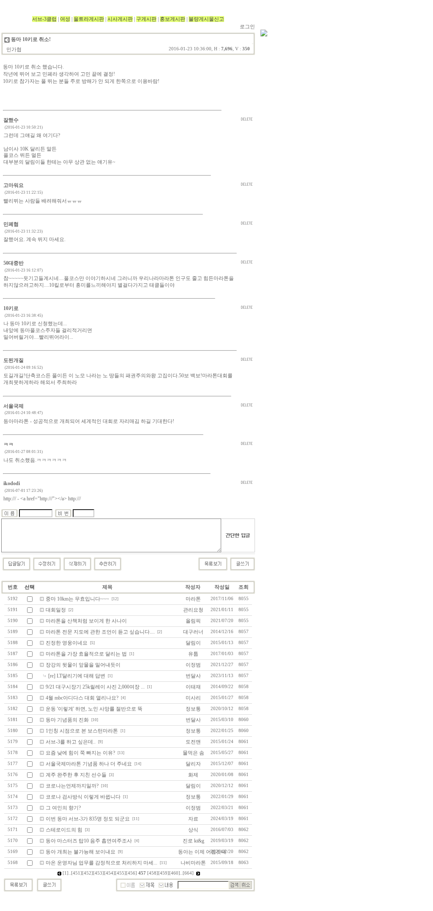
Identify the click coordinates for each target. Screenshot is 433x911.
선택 (30, 587)
